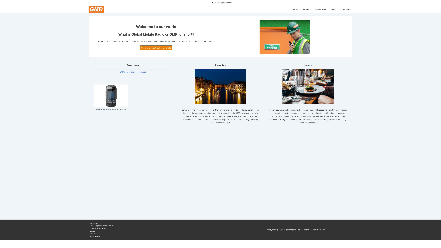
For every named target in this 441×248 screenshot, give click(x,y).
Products (306, 9)
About (333, 9)
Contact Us (346, 9)
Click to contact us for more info (156, 48)
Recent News (320, 9)
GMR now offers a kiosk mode (133, 72)
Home (295, 9)
